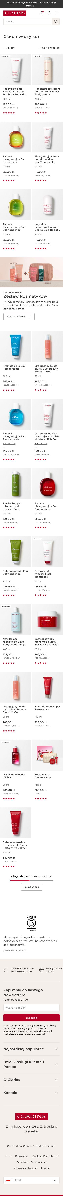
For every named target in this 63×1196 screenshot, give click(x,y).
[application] (19, 316)
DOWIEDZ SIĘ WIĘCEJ (15, 950)
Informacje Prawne (25, 1174)
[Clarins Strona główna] (14, 13)
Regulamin (21, 1162)
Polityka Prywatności (45, 1162)
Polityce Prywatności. (36, 1040)
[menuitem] (41, 13)
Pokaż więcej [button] (31, 887)
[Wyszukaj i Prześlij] (56, 21)
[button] (31, 1054)
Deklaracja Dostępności (31, 1168)
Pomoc (45, 1174)
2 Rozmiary (9, 443)
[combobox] (31, 1186)
